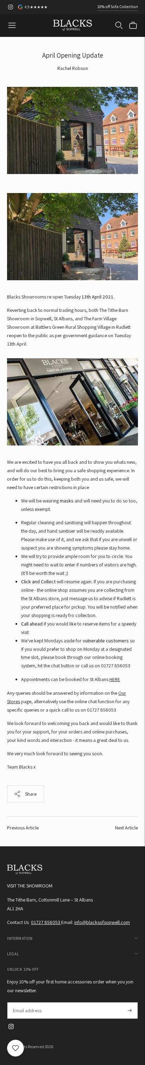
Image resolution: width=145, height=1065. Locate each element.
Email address (27, 1002)
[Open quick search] (119, 25)
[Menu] (12, 25)
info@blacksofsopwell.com (102, 922)
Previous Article (23, 828)
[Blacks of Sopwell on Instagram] (10, 7)
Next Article (126, 828)
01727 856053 (46, 922)
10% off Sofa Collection (117, 6)
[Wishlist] (15, 1048)
